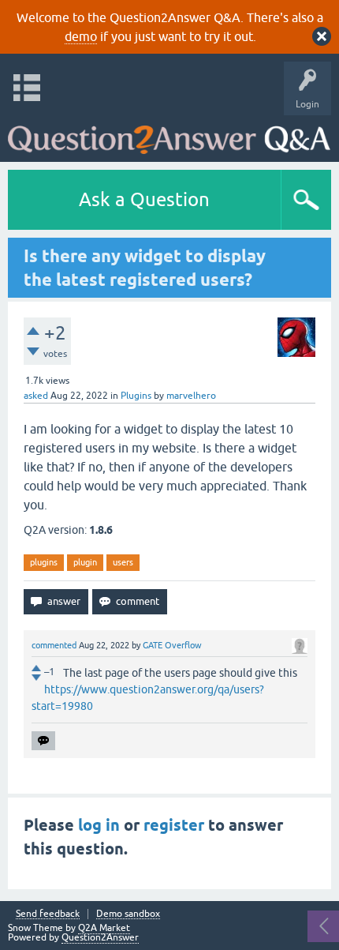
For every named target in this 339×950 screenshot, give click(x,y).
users (123, 562)
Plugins (136, 395)
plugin (85, 562)
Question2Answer (100, 937)
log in (99, 825)
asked (36, 395)
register (173, 825)
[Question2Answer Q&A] (169, 134)
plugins (44, 562)
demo (81, 36)
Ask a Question (144, 199)
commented (54, 645)
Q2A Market (104, 927)
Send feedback (48, 914)
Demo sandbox (128, 914)
